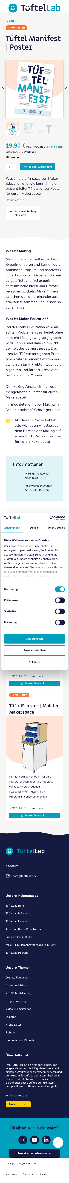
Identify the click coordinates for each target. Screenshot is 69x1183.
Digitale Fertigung (17, 978)
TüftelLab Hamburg (17, 921)
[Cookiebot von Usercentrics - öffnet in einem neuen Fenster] (49, 518)
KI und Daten (14, 1025)
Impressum (11, 1174)
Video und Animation (18, 1009)
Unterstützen (18, 1104)
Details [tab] (34, 527)
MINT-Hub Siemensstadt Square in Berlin (31, 945)
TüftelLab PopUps (17, 953)
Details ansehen (15, 200)
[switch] (60, 600)
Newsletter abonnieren (34, 1153)
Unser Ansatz (18, 1095)
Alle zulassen (34, 638)
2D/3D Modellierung (18, 993)
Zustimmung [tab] (12, 527)
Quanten (11, 1017)
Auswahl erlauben (34, 650)
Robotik (10, 1033)
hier (57, 409)
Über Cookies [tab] (56, 527)
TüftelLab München (17, 913)
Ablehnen (35, 662)
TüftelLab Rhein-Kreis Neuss (23, 929)
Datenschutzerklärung (34, 1174)
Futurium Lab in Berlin (19, 937)
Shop (12, 20)
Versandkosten (54, 146)
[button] (2, 88)
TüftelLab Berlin (15, 906)
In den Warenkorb (40, 167)
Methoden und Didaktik (20, 1040)
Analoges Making (16, 985)
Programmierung (16, 1001)
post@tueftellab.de (25, 876)
